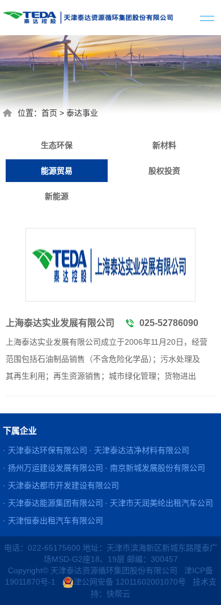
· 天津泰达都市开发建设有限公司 (61, 485)
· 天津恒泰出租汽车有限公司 (53, 520)
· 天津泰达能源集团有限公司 (53, 502)
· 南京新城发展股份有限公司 (155, 467)
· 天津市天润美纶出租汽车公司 (159, 502)
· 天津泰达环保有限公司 (45, 450)
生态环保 (57, 145)
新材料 (164, 145)
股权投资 (164, 170)
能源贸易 (57, 170)
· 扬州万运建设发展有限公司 (53, 467)
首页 (49, 112)
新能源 (57, 196)
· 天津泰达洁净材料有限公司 (139, 450)
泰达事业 (82, 112)
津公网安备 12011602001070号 (130, 581)
